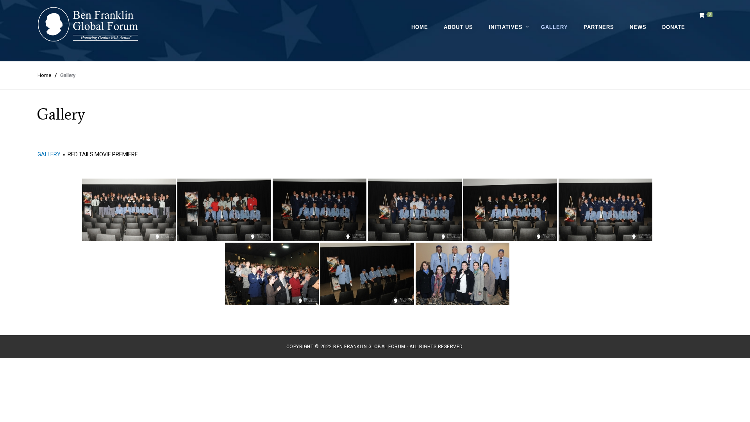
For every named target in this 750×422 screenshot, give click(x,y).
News (638, 27)
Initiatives (506, 27)
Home (419, 27)
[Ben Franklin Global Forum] (88, 24)
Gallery (554, 27)
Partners (599, 27)
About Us (458, 27)
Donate (673, 27)
